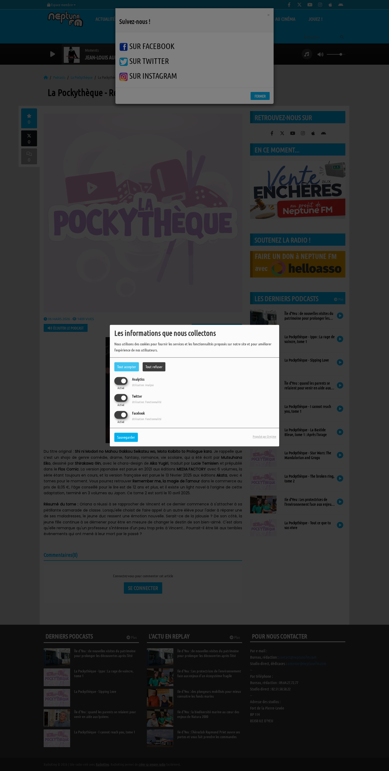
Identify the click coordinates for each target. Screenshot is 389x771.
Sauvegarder (126, 437)
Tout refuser (154, 366)
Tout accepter (126, 366)
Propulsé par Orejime (264, 436)
